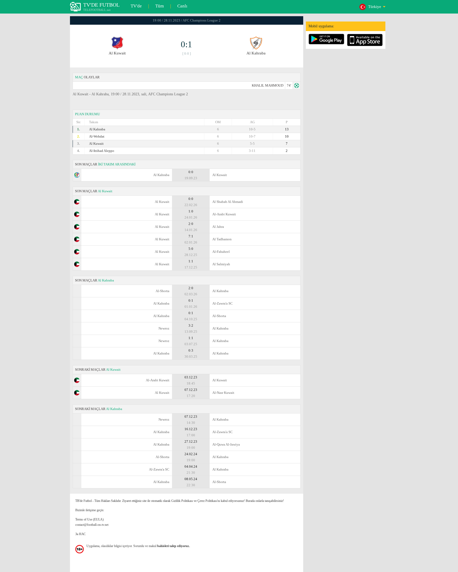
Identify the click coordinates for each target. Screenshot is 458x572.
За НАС (80, 534)
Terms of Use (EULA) (89, 519)
